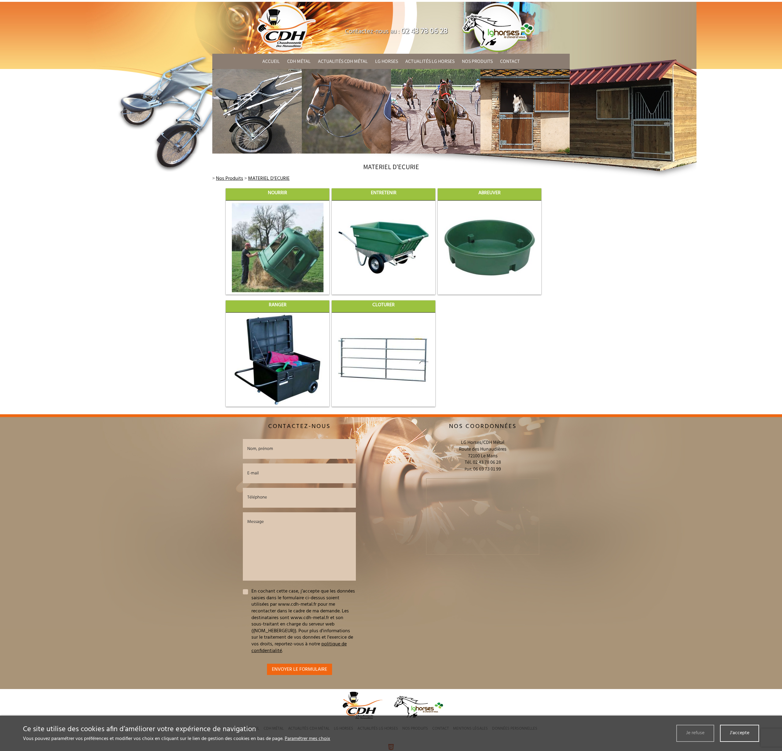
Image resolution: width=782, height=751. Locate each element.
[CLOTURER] (383, 360)
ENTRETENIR (383, 193)
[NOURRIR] (277, 248)
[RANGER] (277, 360)
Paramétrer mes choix (307, 739)
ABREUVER (489, 193)
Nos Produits (477, 61)
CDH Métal (299, 61)
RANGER (278, 305)
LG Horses (386, 61)
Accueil (271, 61)
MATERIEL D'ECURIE (269, 179)
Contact (510, 61)
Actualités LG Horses (430, 61)
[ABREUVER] (489, 248)
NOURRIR (277, 193)
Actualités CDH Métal (343, 61)
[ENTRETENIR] (383, 248)
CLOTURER (383, 305)
